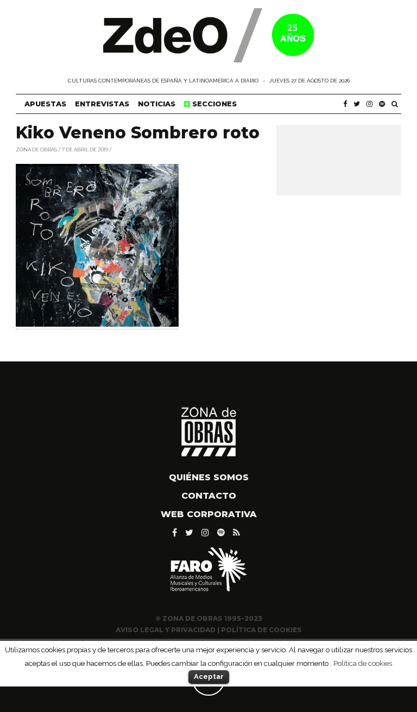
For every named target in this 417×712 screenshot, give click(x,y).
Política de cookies (362, 663)
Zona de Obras (36, 149)
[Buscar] (394, 103)
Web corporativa (209, 514)
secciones (213, 103)
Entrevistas (102, 103)
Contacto (208, 496)
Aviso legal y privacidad (166, 630)
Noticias (156, 103)
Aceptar (209, 676)
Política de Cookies (261, 630)
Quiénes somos (209, 477)
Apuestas (45, 103)
